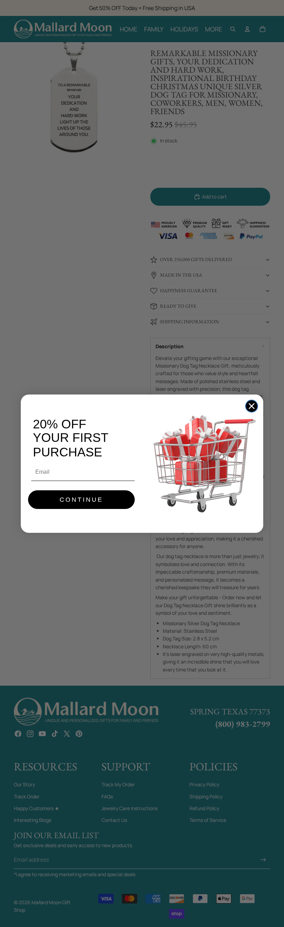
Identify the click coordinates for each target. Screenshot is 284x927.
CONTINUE (81, 499)
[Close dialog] (252, 406)
